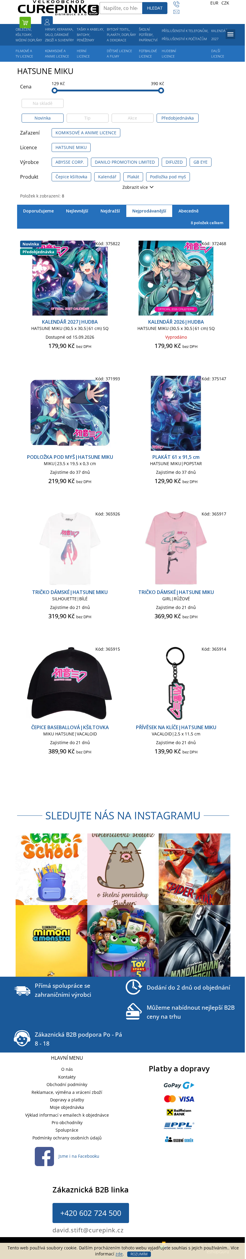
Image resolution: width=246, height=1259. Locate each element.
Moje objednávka (67, 1107)
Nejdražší (110, 211)
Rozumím (139, 1254)
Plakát (133, 177)
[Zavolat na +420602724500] (179, 4)
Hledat (155, 8)
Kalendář (107, 177)
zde (119, 1254)
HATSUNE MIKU (71, 147)
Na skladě (42, 103)
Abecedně (188, 211)
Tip (87, 118)
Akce (132, 118)
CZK (225, 3)
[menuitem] (29, 35)
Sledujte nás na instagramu (123, 815)
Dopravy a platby (67, 1100)
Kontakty (67, 1077)
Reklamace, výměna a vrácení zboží (67, 1092)
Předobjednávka (177, 118)
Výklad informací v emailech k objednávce (67, 1115)
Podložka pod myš (168, 177)
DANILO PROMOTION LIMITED (125, 162)
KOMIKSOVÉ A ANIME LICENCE (86, 132)
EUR (214, 3)
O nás (67, 1069)
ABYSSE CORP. (70, 162)
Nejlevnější (77, 211)
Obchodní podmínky (66, 1084)
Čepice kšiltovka (71, 177)
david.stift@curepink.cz (88, 1230)
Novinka (42, 118)
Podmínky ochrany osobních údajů (67, 1138)
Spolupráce (67, 1130)
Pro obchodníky (67, 1122)
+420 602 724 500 (90, 1213)
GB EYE (201, 162)
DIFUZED (174, 162)
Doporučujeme (38, 211)
